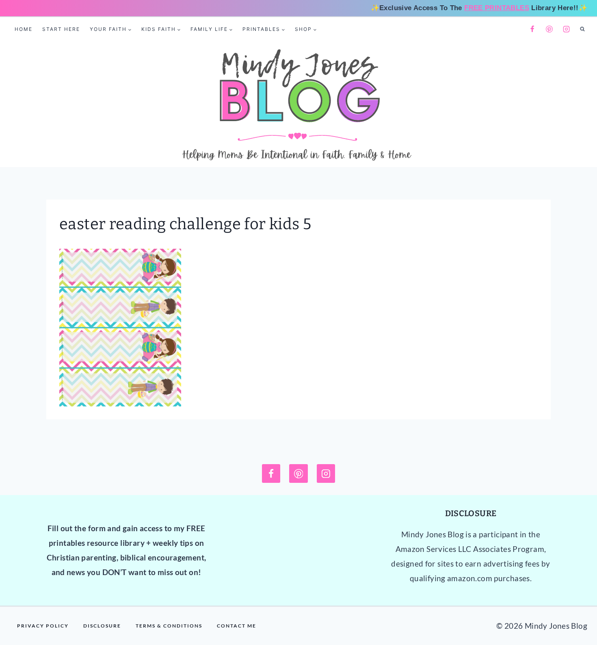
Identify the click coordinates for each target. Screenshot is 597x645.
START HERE (61, 29)
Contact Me (236, 626)
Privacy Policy (43, 626)
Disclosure (102, 626)
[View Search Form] (582, 29)
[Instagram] (566, 29)
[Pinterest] (549, 29)
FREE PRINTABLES (496, 8)
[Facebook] (532, 29)
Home (23, 29)
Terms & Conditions (169, 626)
